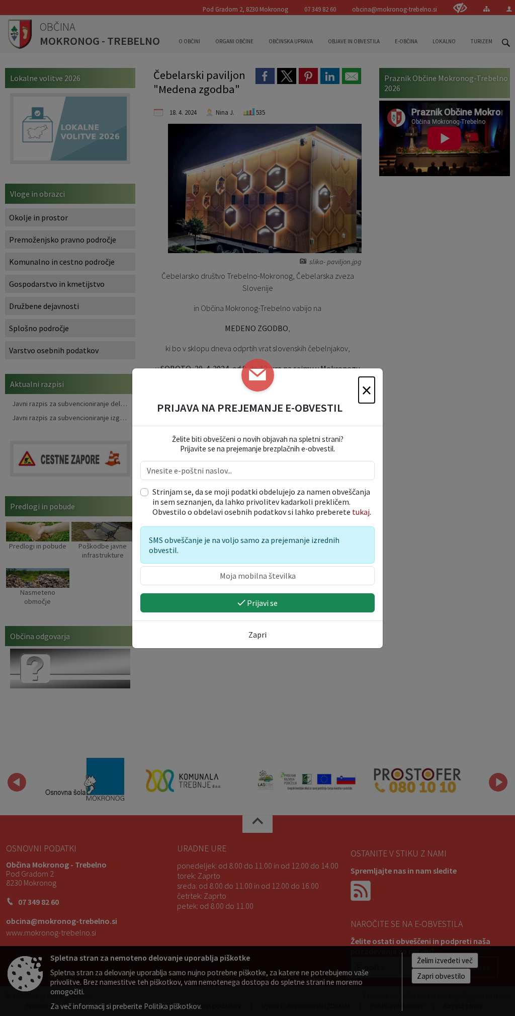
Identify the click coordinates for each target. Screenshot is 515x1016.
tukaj (361, 512)
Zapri (257, 635)
